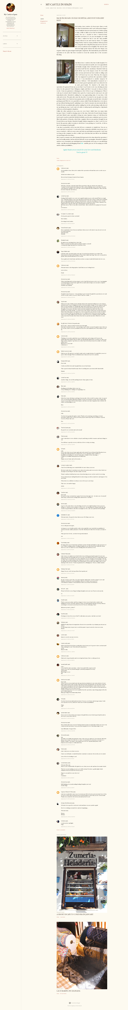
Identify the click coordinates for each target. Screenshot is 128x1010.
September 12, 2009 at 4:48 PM (68, 651)
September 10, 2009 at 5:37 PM (68, 423)
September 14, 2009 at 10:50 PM (68, 730)
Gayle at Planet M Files (67, 792)
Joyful (62, 301)
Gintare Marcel (78, 1005)
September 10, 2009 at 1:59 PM (67, 356)
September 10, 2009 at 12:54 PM (68, 331)
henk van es (64, 679)
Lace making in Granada (68, 991)
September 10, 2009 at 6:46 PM (68, 432)
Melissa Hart (64, 569)
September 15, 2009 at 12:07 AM (68, 744)
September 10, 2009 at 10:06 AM (68, 247)
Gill (62, 448)
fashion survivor (65, 351)
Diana (62, 749)
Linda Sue (63, 196)
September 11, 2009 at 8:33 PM (67, 609)
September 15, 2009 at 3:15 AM (67, 758)
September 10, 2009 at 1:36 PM (67, 347)
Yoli (62, 698)
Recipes (59, 8)
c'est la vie (43, 23)
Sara (62, 396)
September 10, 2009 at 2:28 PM (68, 381)
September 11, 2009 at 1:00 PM (67, 573)
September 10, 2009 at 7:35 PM (68, 461)
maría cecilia (64, 643)
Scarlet (63, 600)
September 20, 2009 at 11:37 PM (68, 816)
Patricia (63, 436)
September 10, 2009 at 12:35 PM (68, 319)
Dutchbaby (64, 542)
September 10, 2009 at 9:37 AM (68, 191)
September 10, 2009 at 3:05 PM (68, 391)
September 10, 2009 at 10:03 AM (68, 236)
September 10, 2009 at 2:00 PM (68, 373)
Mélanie (63, 622)
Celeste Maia (64, 553)
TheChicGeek (64, 427)
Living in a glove (65, 465)
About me (53, 8)
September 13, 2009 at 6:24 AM (68, 694)
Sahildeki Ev (64, 515)
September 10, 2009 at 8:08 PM (68, 488)
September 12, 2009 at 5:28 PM (67, 660)
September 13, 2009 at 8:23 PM (68, 708)
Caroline (63, 492)
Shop (81, 8)
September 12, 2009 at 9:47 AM (67, 630)
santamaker (64, 712)
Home (47, 8)
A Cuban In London (66, 214)
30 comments (63, 993)
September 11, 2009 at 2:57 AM (67, 519)
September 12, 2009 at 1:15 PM (67, 639)
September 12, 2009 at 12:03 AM (68, 618)
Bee (62, 386)
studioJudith (64, 664)
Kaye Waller (64, 251)
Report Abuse (7, 51)
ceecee (63, 336)
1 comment (62, 917)
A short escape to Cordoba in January (75, 914)
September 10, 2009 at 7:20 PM (68, 444)
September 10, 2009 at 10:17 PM (68, 499)
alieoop (63, 577)
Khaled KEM (64, 361)
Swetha (63, 613)
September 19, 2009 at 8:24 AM (68, 798)
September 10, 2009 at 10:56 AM (68, 275)
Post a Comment (61, 829)
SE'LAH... (63, 588)
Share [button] (41, 15)
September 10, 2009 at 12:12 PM (68, 287)
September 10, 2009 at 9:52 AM (68, 209)
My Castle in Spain (10, 14)
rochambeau (64, 762)
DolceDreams (64, 227)
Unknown (63, 168)
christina (63, 821)
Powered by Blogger (75, 1002)
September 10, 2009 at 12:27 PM (68, 297)
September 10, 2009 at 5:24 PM (68, 406)
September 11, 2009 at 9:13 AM (67, 549)
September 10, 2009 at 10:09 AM (68, 261)
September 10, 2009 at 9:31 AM (67, 179)
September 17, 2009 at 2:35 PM (67, 787)
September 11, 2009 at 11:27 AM (67, 564)
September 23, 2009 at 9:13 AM (67, 826)
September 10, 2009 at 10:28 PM (68, 510)
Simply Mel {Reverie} (66, 803)
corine (62, 634)
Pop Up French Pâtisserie (71, 8)
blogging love (43, 21)
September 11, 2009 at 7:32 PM (67, 595)
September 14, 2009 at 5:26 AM (67, 718)
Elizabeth (63, 240)
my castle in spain (59, 4)
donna (62, 503)
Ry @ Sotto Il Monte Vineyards (69, 323)
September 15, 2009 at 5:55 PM (67, 777)
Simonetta (64, 735)
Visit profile (11, 28)
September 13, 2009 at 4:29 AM (68, 675)
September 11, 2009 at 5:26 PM (67, 584)
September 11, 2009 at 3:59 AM (67, 538)
